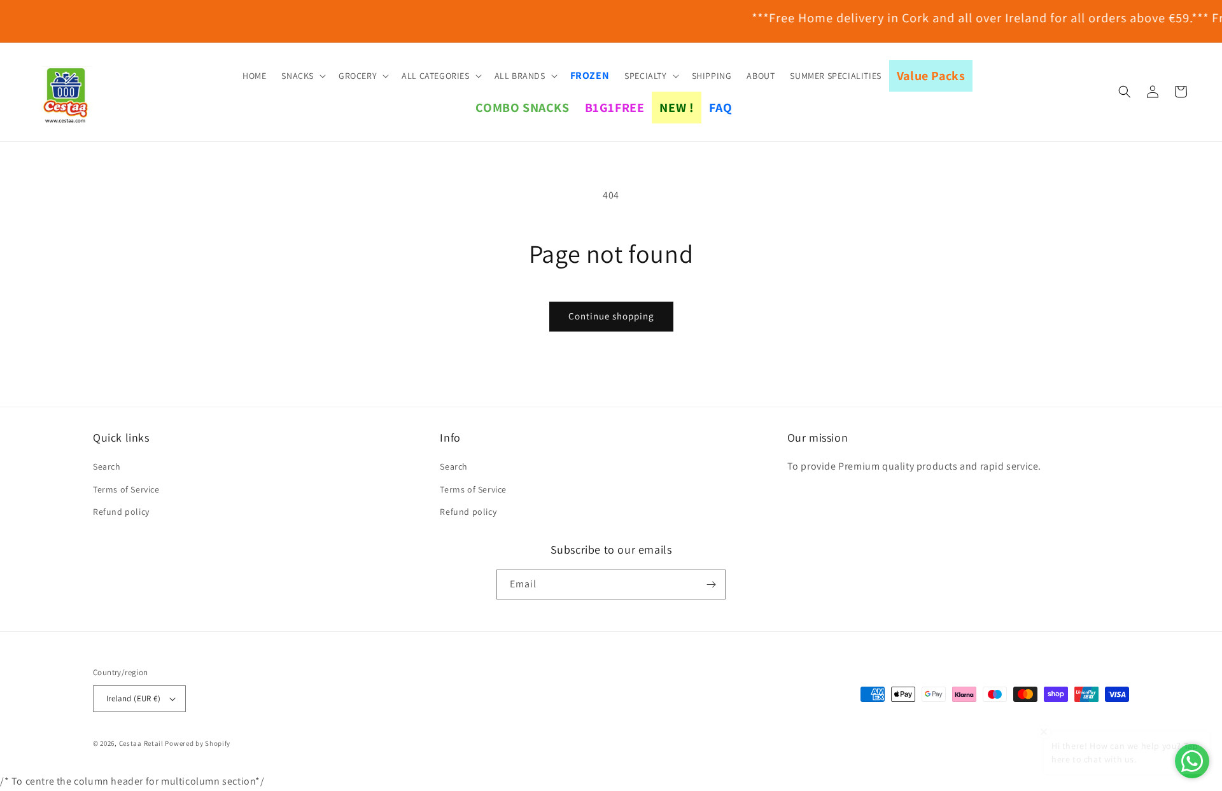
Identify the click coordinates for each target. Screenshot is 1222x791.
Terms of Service (126, 489)
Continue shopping (611, 316)
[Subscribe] (711, 584)
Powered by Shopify (197, 743)
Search (107, 466)
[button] (302, 75)
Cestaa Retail (141, 743)
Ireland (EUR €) (133, 698)
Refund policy (121, 511)
